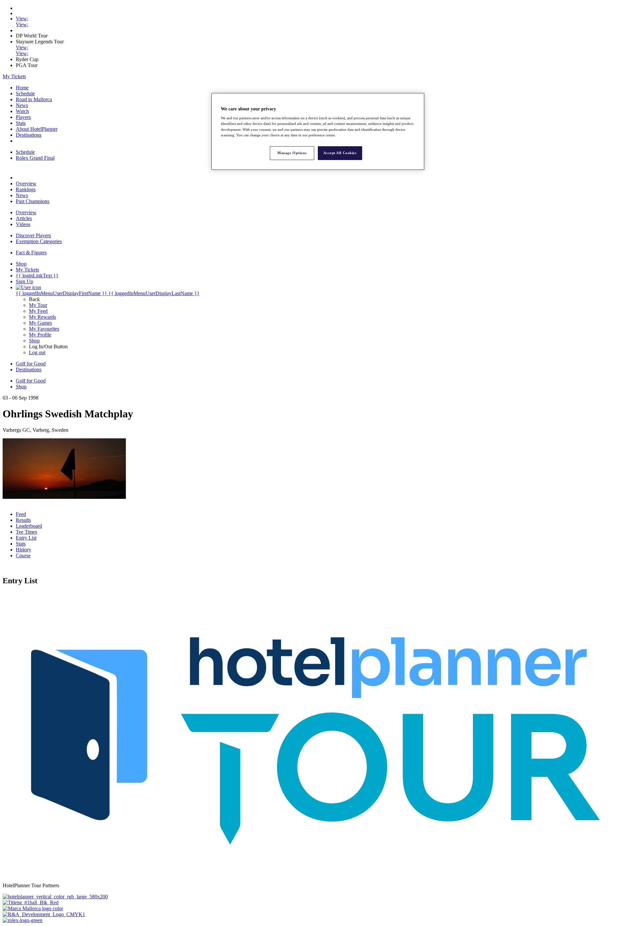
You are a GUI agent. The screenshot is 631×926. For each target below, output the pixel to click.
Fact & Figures (31, 252)
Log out (37, 352)
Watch (22, 111)
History (23, 549)
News (22, 105)
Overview (26, 183)
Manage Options (291, 153)
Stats (21, 123)
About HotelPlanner (37, 129)
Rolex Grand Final (35, 158)
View (21, 18)
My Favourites (44, 329)
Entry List (26, 538)
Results (23, 520)
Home (22, 87)
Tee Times (26, 532)
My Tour (38, 305)
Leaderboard (29, 526)
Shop (34, 340)
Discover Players (33, 235)
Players (23, 117)
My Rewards (42, 317)
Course (23, 555)
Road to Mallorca (34, 99)
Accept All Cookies (339, 153)
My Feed (38, 311)
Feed (21, 514)
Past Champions (32, 201)
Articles (24, 218)
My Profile (40, 334)
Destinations (28, 135)
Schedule (25, 93)
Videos (23, 224)
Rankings (25, 189)
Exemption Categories (39, 241)
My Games (40, 323)
